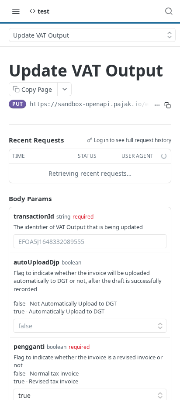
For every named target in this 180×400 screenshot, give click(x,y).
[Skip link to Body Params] (2, 198)
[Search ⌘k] (169, 11)
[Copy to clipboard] (167, 105)
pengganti (29, 346)
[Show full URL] (156, 105)
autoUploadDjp (36, 262)
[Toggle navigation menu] (16, 11)
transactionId (34, 216)
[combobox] (90, 241)
